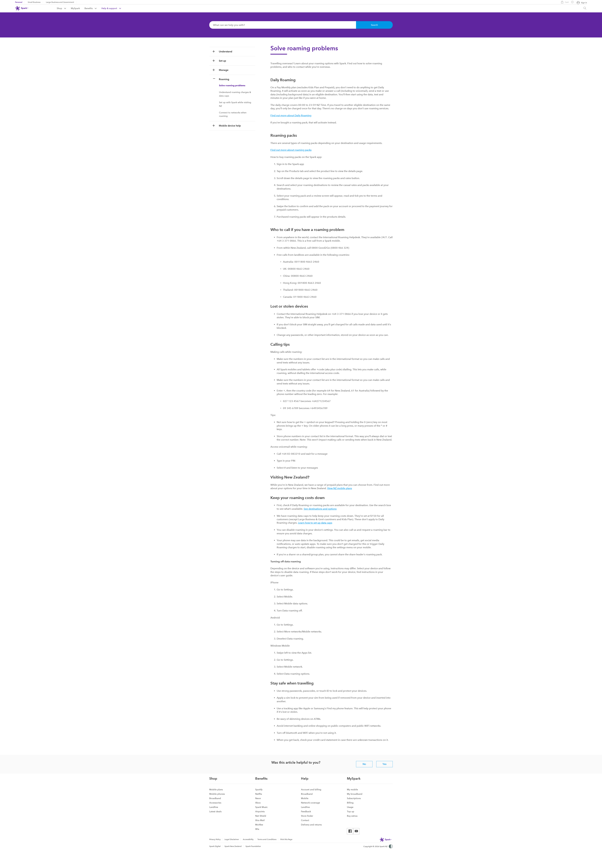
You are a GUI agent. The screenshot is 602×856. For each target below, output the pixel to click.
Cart (567, 2)
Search (374, 25)
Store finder (307, 815)
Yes (384, 764)
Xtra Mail (260, 820)
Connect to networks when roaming (232, 114)
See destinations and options (320, 508)
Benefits (88, 8)
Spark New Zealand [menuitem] (233, 846)
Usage (350, 807)
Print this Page (286, 839)
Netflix (258, 794)
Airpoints (260, 811)
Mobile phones (217, 794)
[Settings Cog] (571, 2)
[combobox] (282, 25)
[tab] (232, 51)
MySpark (75, 8)
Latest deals (215, 811)
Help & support (109, 8)
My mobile (352, 789)
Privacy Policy (215, 839)
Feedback (306, 811)
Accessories (215, 802)
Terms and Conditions (266, 839)
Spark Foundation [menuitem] (253, 846)
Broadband (215, 798)
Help (304, 778)
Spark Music (261, 807)
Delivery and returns (311, 824)
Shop (60, 8)
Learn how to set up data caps (315, 522)
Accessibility (248, 839)
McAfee (259, 824)
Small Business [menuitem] (34, 2)
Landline (213, 807)
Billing (350, 802)
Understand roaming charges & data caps (235, 94)
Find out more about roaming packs (291, 149)
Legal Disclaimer (231, 839)
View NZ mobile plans (339, 488)
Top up (350, 811)
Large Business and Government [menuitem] (60, 2)
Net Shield (260, 815)
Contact (305, 820)
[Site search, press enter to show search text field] (585, 8)
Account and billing (311, 789)
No (364, 764)
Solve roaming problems (232, 85)
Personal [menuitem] (18, 2)
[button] (232, 51)
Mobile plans (216, 789)
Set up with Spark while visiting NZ (235, 104)
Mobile (304, 798)
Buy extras (352, 815)
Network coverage (310, 802)
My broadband (354, 794)
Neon (258, 798)
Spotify (258, 789)
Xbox (258, 802)
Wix (257, 829)
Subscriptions (354, 798)
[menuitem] (64, 8)
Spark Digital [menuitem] (215, 846)
